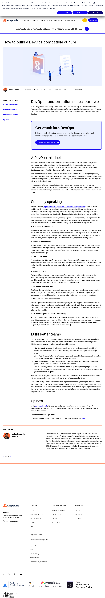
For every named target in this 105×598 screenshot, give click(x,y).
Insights (57, 20)
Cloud (32, 510)
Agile (31, 526)
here (83, 418)
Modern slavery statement (38, 562)
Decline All (80, 13)
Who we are (69, 20)
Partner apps (55, 522)
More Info (96, 13)
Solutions (25, 20)
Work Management (36, 518)
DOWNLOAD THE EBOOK (47, 142)
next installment (41, 406)
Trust (31, 550)
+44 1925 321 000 (12, 521)
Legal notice (34, 546)
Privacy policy (34, 554)
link (94, 3)
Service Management (36, 514)
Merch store (78, 518)
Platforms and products (41, 20)
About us (77, 510)
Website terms (34, 558)
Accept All (65, 13)
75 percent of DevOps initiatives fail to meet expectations (64, 207)
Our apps (54, 518)
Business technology (58, 510)
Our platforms (56, 514)
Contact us (93, 20)
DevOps (32, 522)
